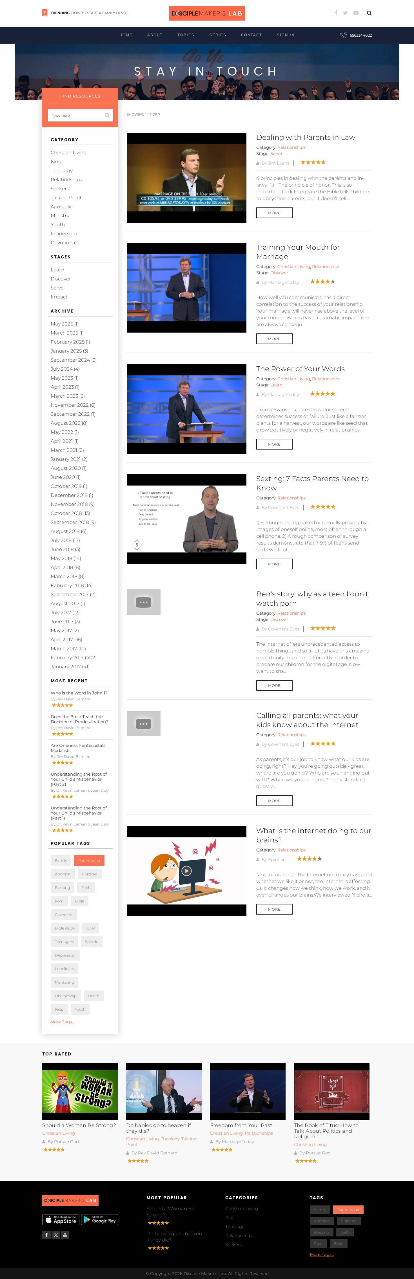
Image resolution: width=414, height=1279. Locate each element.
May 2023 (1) (65, 378)
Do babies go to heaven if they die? (158, 1128)
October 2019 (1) (69, 486)
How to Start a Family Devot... (101, 13)
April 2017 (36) (66, 639)
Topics (186, 35)
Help (59, 1009)
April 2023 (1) (65, 387)
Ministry (60, 215)
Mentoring (64, 982)
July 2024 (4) (65, 369)
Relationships (291, 147)
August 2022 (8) (69, 423)
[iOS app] (61, 1219)
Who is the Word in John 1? (79, 693)
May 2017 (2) (65, 630)
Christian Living (293, 266)
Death (93, 995)
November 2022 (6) (73, 405)
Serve (276, 153)
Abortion (63, 874)
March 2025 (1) (67, 333)
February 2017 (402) (74, 657)
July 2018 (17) (65, 540)
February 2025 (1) (70, 342)
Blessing (62, 887)
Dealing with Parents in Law (305, 137)
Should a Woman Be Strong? (79, 1125)
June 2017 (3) (65, 621)
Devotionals (65, 242)
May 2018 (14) (66, 558)
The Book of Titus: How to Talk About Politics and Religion (326, 1131)
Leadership (64, 233)
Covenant (64, 914)
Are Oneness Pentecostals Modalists (78, 748)
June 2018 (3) (65, 549)
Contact (251, 35)
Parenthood (89, 860)
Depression (65, 955)
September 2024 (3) (74, 360)
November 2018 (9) (73, 504)
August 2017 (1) (68, 603)
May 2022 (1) (65, 432)
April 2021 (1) (65, 441)
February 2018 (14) (72, 585)
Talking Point (66, 197)
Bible (79, 901)
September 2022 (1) (73, 414)
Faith (86, 887)
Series (217, 35)
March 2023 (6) (68, 396)
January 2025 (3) (69, 351)
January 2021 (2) (69, 459)
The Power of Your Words (300, 368)
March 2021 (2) (67, 450)
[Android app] (100, 1219)
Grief (90, 928)
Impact (59, 297)
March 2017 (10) (68, 648)
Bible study (65, 928)
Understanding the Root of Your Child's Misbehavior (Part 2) (79, 779)
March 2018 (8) (67, 576)
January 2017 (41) (70, 666)
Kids (56, 161)
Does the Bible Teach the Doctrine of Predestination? (79, 719)
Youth (58, 224)
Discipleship (66, 995)
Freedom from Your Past (241, 1125)
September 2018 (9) (73, 522)
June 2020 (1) (66, 477)
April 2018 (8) (65, 567)
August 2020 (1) (68, 468)
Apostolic (61, 206)
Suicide (91, 941)
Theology (62, 170)
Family (61, 860)
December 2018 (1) (72, 495)
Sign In (286, 35)
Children (89, 874)
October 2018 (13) (70, 513)
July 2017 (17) (65, 612)
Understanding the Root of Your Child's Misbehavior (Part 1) (79, 813)
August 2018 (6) (68, 531)
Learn (276, 385)
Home (126, 35)
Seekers (60, 188)
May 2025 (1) (65, 324)
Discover (279, 272)
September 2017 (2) (73, 594)
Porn (59, 901)
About (155, 35)
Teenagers (64, 941)
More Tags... (62, 1021)
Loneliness (64, 968)
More (274, 213)
